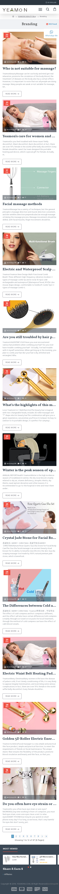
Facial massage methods (22, 204)
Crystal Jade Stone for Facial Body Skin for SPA (29, 538)
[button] (28, 867)
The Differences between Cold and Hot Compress (29, 606)
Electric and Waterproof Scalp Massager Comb (29, 269)
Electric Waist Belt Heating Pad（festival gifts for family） (29, 673)
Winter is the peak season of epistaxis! (29, 470)
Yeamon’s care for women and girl (29, 136)
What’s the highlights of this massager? (29, 405)
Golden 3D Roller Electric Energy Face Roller (29, 739)
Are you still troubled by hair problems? (29, 337)
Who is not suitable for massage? (29, 69)
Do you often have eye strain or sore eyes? (29, 804)
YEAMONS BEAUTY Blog (27, 16)
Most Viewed (10, 849)
